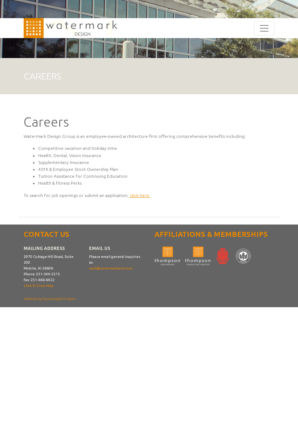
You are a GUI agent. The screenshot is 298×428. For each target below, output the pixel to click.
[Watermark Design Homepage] (74, 28)
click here (139, 195)
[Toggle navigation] (264, 28)
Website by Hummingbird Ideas (50, 299)
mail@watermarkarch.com (111, 268)
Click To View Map (39, 286)
